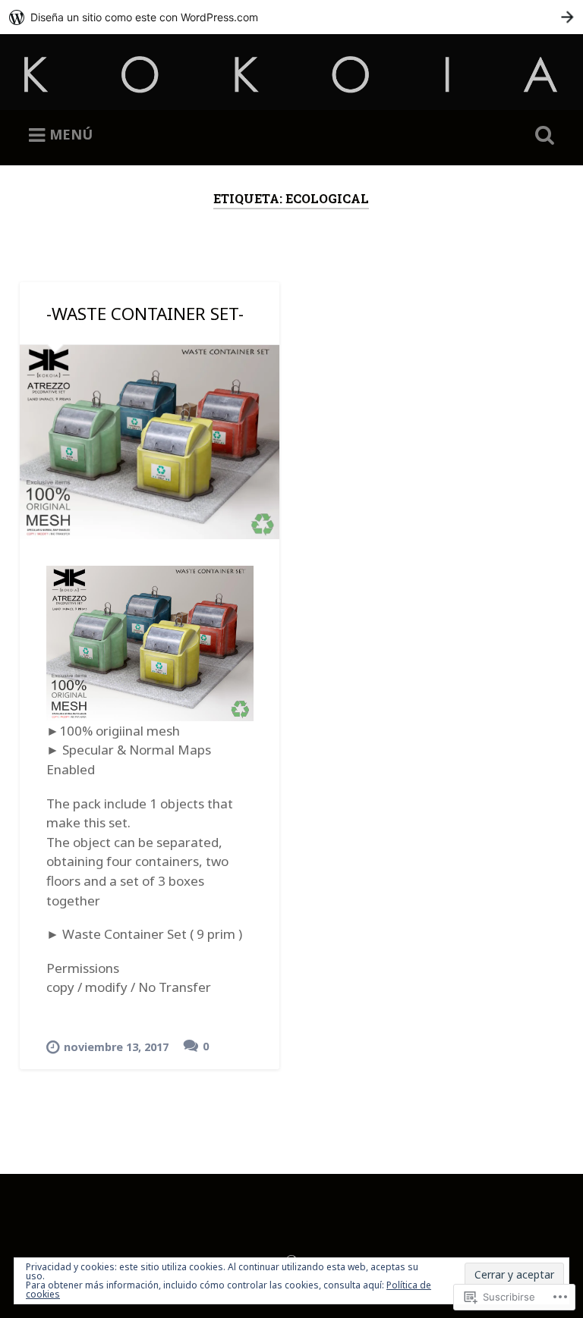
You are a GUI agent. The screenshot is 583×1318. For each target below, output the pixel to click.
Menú (71, 134)
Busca (542, 136)
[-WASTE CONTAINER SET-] (149, 442)
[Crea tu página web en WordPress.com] (291, 17)
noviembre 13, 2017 (116, 1047)
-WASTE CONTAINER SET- (145, 313)
